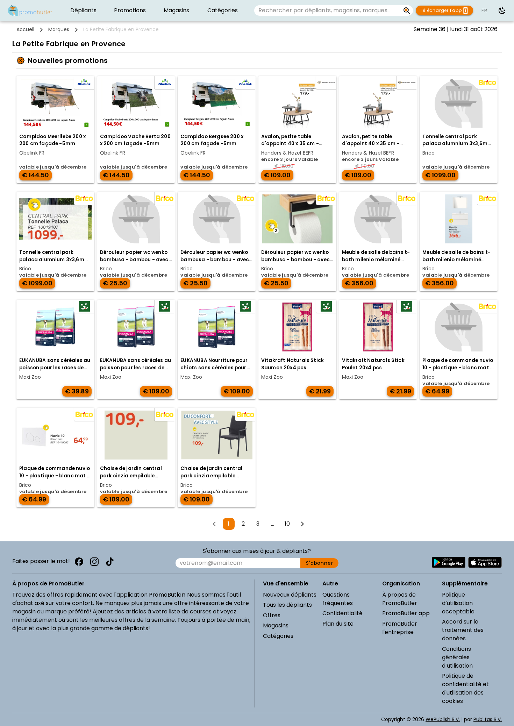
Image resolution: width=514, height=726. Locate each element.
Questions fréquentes (337, 599)
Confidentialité (342, 613)
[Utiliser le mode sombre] (502, 10)
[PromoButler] (30, 10)
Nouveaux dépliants (289, 595)
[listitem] (83, 10)
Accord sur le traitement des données (463, 630)
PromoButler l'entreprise (399, 628)
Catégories (278, 636)
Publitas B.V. (487, 719)
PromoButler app (406, 613)
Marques (58, 29)
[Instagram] (94, 561)
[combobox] (327, 10)
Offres (271, 615)
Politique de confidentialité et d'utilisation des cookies (465, 688)
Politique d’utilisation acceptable (458, 603)
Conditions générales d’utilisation (457, 657)
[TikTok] (109, 561)
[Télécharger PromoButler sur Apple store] (485, 562)
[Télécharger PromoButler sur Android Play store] (448, 562)
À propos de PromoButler (399, 599)
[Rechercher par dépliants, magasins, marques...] (406, 10)
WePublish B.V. (443, 719)
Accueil (25, 29)
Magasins (275, 625)
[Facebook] (79, 561)
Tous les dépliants (287, 605)
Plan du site (338, 624)
